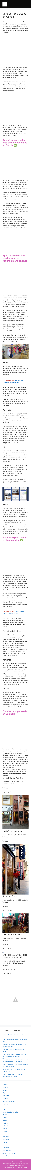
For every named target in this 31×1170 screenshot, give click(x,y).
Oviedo (4, 1128)
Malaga (4, 1090)
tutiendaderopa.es (14, 1162)
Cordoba (5, 1123)
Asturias (5, 1126)
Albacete (5, 1145)
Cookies (18, 1167)
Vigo (3, 1109)
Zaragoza (5, 1096)
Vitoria (4, 1142)
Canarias (5, 1084)
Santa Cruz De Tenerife (10, 1112)
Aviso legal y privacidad (9, 1167)
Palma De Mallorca (8, 1101)
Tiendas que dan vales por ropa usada (15, 1059)
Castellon (5, 1147)
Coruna (4, 1117)
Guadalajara (6, 1150)
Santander (5, 1136)
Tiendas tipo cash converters (12, 1061)
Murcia (4, 1115)
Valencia (5, 1087)
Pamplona (5, 1139)
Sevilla (4, 1120)
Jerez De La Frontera (9, 1153)
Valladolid (5, 1098)
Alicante (5, 1104)
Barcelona (5, 1156)
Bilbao (4, 1093)
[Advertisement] (15, 50)
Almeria (5, 1131)
